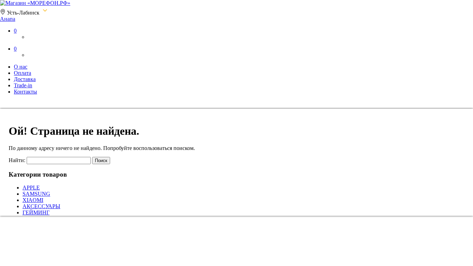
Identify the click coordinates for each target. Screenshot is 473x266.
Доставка (25, 79)
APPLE (31, 187)
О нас (20, 67)
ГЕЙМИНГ (36, 212)
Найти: (17, 160)
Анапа (7, 19)
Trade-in (23, 85)
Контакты (25, 92)
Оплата (22, 73)
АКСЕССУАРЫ (41, 206)
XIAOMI (33, 200)
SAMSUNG (36, 194)
